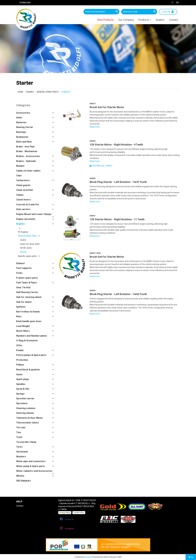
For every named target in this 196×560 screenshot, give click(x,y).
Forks (19, 273)
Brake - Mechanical (26, 151)
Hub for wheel (23, 302)
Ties (18, 432)
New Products (105, 19)
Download (25, 2)
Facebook (69, 519)
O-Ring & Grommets (27, 340)
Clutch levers (23, 199)
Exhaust (20, 263)
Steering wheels (25, 413)
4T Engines (23, 232)
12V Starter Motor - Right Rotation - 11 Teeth (117, 219)
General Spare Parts (48, 92)
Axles (19, 117)
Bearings (21, 132)
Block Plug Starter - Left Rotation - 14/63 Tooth (118, 294)
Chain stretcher (24, 190)
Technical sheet (102, 166)
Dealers (160, 19)
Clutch (23, 240)
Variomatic (22, 451)
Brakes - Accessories (28, 156)
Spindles (20, 384)
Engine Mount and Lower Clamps (34, 214)
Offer (19, 345)
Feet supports (24, 268)
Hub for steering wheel (28, 297)
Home (20, 92)
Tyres (19, 446)
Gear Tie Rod (23, 287)
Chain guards (23, 185)
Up (191, 557)
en (177, 2)
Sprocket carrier (25, 398)
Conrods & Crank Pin (27, 204)
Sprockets (22, 403)
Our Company (126, 19)
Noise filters (23, 331)
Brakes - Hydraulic (26, 161)
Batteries (21, 122)
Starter (23, 252)
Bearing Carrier (24, 127)
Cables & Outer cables (28, 170)
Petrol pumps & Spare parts (31, 355)
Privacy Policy (64, 513)
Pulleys (20, 364)
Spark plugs (22, 379)
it (172, 2)
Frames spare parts (27, 277)
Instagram (69, 528)
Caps (19, 175)
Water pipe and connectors (31, 461)
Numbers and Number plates (31, 335)
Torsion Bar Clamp (26, 442)
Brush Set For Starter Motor (107, 107)
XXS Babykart (23, 480)
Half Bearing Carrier (27, 292)
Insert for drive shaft (30, 244)
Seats (19, 374)
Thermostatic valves (27, 422)
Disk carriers (23, 209)
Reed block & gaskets (28, 369)
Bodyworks (22, 137)
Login (166, 12)
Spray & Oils (22, 388)
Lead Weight (23, 326)
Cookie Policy (79, 513)
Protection (22, 360)
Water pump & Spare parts (30, 466)
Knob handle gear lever (28, 321)
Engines (30, 92)
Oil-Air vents (26, 248)
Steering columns (25, 408)
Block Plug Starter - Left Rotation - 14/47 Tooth (118, 181)
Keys (19, 316)
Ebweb (88, 557)
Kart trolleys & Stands (28, 311)
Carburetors (23, 180)
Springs (20, 393)
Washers (21, 456)
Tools (19, 437)
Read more (95, 127)
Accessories (23, 112)
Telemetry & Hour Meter (29, 418)
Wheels (20, 475)
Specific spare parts (27, 256)
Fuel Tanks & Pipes (26, 282)
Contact (173, 19)
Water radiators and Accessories (34, 471)
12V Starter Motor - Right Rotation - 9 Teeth (116, 144)
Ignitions (21, 306)
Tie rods (20, 427)
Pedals (20, 350)
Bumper (20, 165)
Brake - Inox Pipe (25, 146)
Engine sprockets (25, 219)
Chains (20, 195)
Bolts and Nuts (24, 141)
